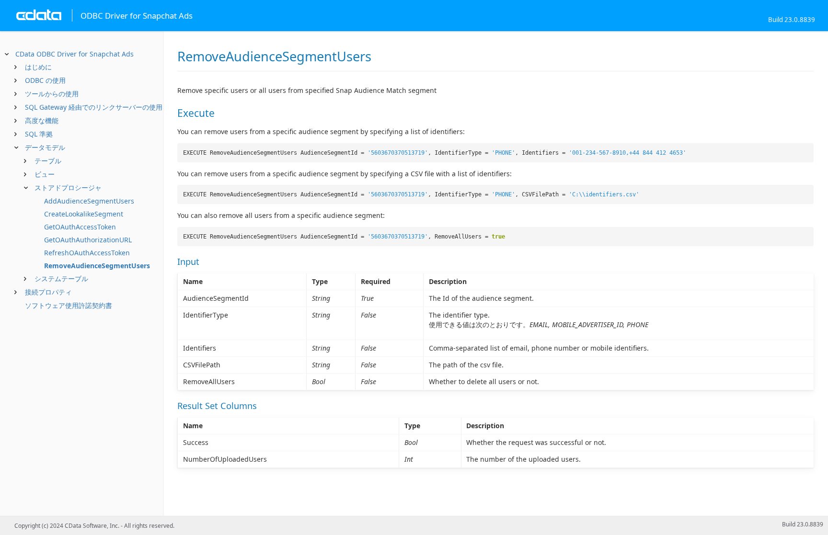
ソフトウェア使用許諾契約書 (68, 305)
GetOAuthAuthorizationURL (88, 239)
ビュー (44, 174)
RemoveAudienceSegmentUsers (97, 265)
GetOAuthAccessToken (80, 226)
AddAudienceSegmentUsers (89, 200)
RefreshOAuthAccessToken (87, 252)
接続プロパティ (48, 291)
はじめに (38, 66)
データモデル (45, 147)
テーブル (47, 160)
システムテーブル (61, 278)
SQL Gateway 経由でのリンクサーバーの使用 (93, 107)
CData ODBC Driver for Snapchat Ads (74, 53)
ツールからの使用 (52, 93)
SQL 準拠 (39, 133)
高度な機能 (41, 120)
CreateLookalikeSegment (83, 213)
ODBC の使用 (45, 80)
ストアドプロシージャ (68, 187)
